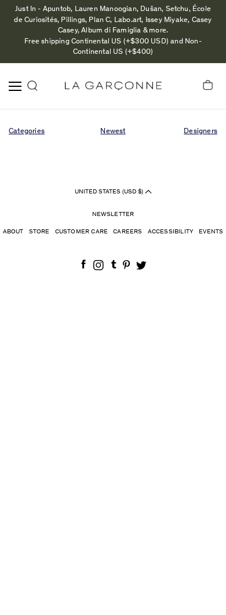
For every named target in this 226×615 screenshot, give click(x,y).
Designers (200, 132)
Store (39, 232)
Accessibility (171, 232)
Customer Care (81, 232)
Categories (27, 132)
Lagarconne (113, 86)
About (13, 232)
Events (211, 232)
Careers (127, 232)
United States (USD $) (110, 191)
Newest (112, 132)
